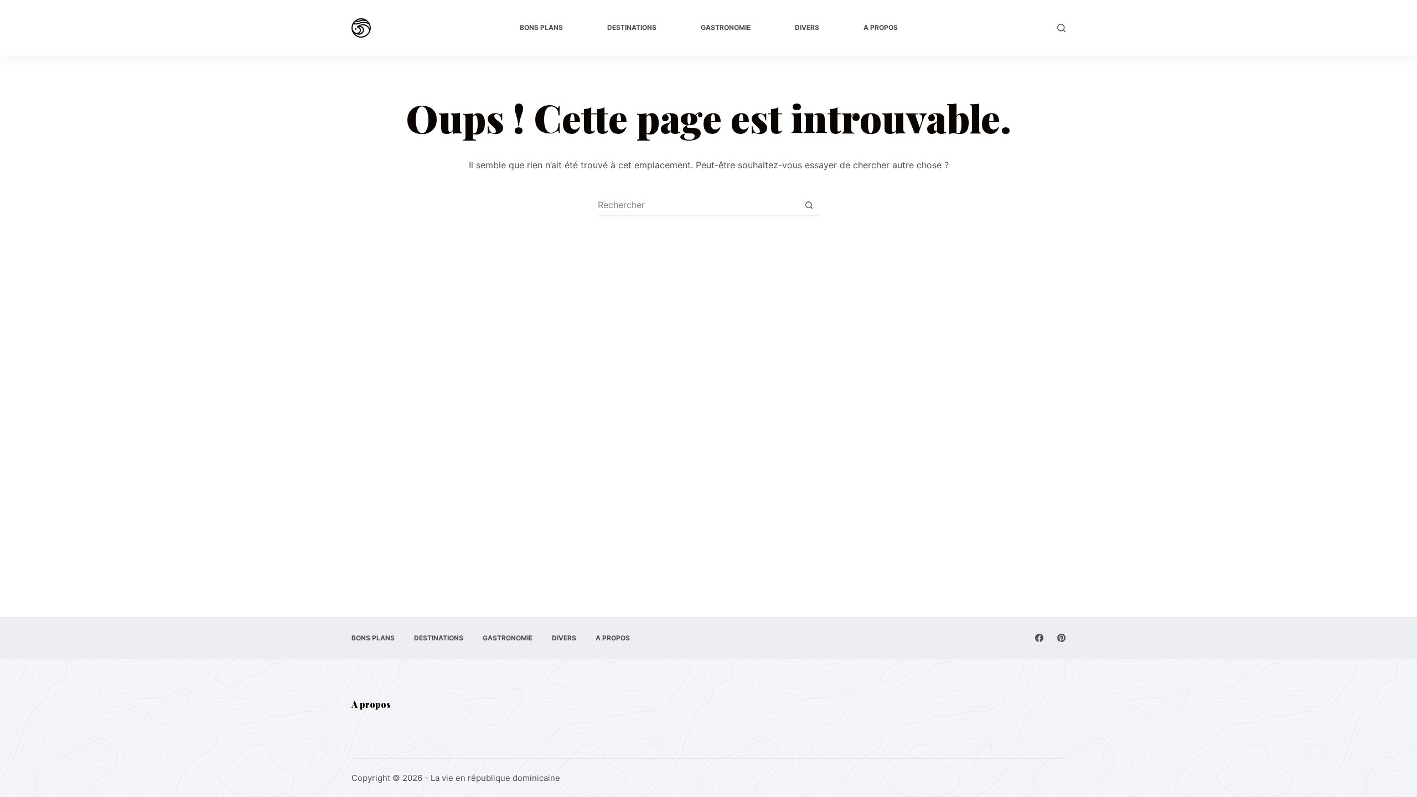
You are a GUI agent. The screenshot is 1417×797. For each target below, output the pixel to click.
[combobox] (698, 205)
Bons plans (541, 27)
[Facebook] (1039, 638)
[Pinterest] (1061, 638)
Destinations (631, 27)
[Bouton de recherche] (808, 204)
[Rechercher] (1061, 28)
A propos (880, 27)
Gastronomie (726, 27)
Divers (807, 27)
